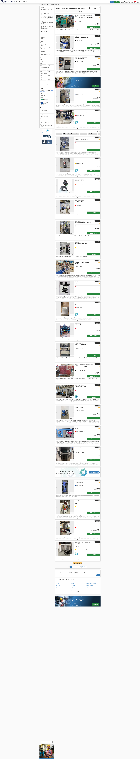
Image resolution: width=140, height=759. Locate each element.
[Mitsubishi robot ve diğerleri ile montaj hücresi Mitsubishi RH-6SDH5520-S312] (65, 528)
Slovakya (45, 103)
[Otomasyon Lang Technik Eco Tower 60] (65, 42)
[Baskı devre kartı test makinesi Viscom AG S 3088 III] (65, 63)
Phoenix (43, 52)
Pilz (42, 38)
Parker (43, 40)
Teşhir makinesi (44, 110)
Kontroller (46, 13)
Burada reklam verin (47, 742)
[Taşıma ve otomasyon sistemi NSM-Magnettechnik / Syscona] (65, 117)
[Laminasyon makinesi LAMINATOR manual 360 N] (65, 349)
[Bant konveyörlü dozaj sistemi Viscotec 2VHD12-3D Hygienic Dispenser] (65, 267)
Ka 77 (72, 587)
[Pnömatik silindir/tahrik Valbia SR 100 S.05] (65, 412)
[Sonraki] (99, 131)
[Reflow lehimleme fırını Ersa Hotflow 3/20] (65, 207)
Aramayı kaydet (78, 563)
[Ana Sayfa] (39, 4)
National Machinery (45, 47)
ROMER (43, 48)
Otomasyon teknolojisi (46, 9)
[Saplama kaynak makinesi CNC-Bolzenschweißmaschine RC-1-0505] (65, 507)
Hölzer (43, 51)
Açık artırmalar (44, 118)
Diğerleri (58, 587)
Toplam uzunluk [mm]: (44, 77)
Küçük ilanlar (44, 116)
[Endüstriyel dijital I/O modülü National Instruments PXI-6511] (65, 454)
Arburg (43, 55)
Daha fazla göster (78, 591)
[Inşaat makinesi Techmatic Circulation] (65, 330)
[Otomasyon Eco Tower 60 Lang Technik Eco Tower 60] (65, 144)
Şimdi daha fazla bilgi (94, 472)
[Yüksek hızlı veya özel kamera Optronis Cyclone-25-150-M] (65, 309)
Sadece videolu (44, 124)
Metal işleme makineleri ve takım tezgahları (47, 20)
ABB (42, 50)
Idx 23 (72, 581)
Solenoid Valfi (83, 133)
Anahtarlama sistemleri (48, 16)
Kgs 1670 (73, 590)
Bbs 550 (57, 583)
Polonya (45, 100)
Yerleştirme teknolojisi (48, 17)
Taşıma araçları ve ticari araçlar (47, 23)
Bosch (43, 37)
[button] (138, 2)
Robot (45, 14)
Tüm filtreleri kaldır (86, 11)
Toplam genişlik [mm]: (44, 81)
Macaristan (45, 99)
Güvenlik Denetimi (92, 133)
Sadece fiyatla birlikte (45, 67)
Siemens (43, 44)
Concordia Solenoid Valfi (73, 133)
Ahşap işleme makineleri (47, 24)
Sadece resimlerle (45, 122)
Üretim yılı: (42, 69)
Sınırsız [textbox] (43, 95)
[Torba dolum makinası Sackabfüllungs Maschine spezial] (65, 227)
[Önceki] (56, 21)
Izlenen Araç (73, 585)
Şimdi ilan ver (95, 85)
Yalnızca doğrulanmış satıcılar (46, 126)
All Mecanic (58, 581)
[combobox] (47, 95)
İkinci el (43, 112)
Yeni (42, 109)
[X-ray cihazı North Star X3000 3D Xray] (65, 248)
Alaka (95, 8)
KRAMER (43, 57)
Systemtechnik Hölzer (45, 54)
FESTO (43, 41)
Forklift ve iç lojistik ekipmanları (47, 27)
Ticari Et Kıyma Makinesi (91, 583)
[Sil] (65, 11)
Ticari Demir (88, 581)
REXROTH (43, 42)
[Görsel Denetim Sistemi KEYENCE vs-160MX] (65, 186)
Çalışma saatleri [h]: (43, 73)
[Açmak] (78, 33)
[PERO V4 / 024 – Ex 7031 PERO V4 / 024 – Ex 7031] (65, 391)
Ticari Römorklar (89, 585)
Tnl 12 (87, 587)
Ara (112, 1)
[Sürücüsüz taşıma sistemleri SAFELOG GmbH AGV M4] (65, 165)
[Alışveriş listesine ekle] (99, 17)
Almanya (45, 97)
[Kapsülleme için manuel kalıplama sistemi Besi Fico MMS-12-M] (65, 96)
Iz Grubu (72, 583)
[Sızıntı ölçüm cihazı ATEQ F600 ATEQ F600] (65, 433)
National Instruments (45, 45)
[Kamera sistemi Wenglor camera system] (65, 487)
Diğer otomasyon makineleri (48, 11)
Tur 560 (87, 590)
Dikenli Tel (58, 585)
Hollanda (45, 102)
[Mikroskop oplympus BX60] (65, 288)
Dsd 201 (57, 590)
